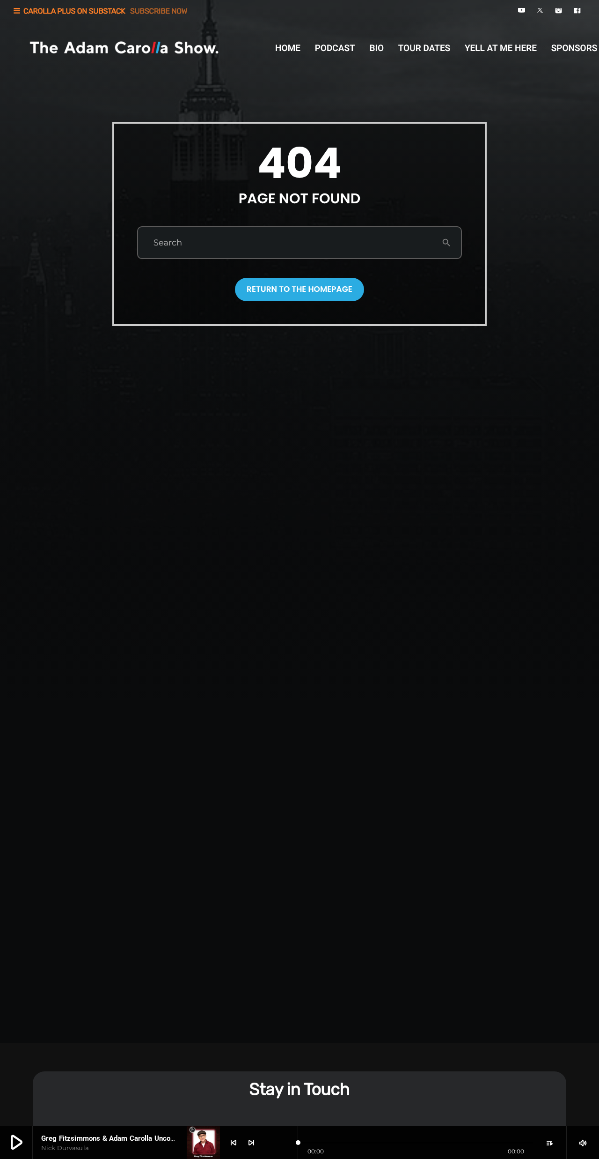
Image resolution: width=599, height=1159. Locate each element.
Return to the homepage (299, 289)
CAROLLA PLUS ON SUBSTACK (100, 11)
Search (167, 242)
